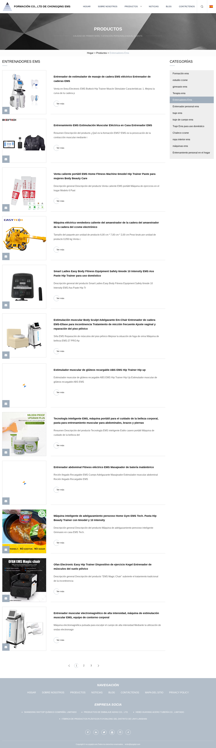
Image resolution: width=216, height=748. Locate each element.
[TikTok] (128, 732)
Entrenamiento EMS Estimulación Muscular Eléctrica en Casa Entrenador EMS (103, 125)
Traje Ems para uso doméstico (188, 126)
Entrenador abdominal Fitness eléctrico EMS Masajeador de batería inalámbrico (104, 467)
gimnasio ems (180, 86)
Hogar (87, 6)
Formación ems (181, 73)
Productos (131, 6)
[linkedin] (95, 732)
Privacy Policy (179, 692)
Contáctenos (187, 6)
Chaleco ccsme (181, 133)
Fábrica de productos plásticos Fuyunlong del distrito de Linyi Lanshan (104, 719)
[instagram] (120, 732)
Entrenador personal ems (186, 106)
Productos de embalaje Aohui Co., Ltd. (106, 712)
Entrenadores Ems (182, 100)
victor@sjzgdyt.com (132, 744)
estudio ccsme (180, 80)
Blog (169, 6)
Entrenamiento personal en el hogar (191, 152)
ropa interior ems (181, 139)
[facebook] (87, 732)
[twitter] (104, 732)
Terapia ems (179, 93)
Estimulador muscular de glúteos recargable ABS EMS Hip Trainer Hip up (100, 369)
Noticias (154, 6)
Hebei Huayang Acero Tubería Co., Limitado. (160, 712)
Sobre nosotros (107, 6)
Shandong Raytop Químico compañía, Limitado (50, 712)
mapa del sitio (154, 692)
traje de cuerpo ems (183, 119)
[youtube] (112, 732)
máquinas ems (180, 146)
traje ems (177, 113)
